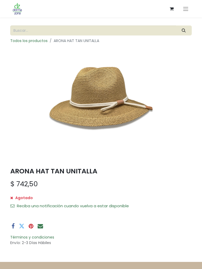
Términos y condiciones (32, 237)
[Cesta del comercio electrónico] (171, 8)
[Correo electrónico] (40, 226)
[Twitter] (21, 226)
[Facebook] (13, 226)
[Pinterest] (31, 226)
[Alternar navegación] (186, 9)
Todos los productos (29, 40)
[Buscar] (184, 30)
